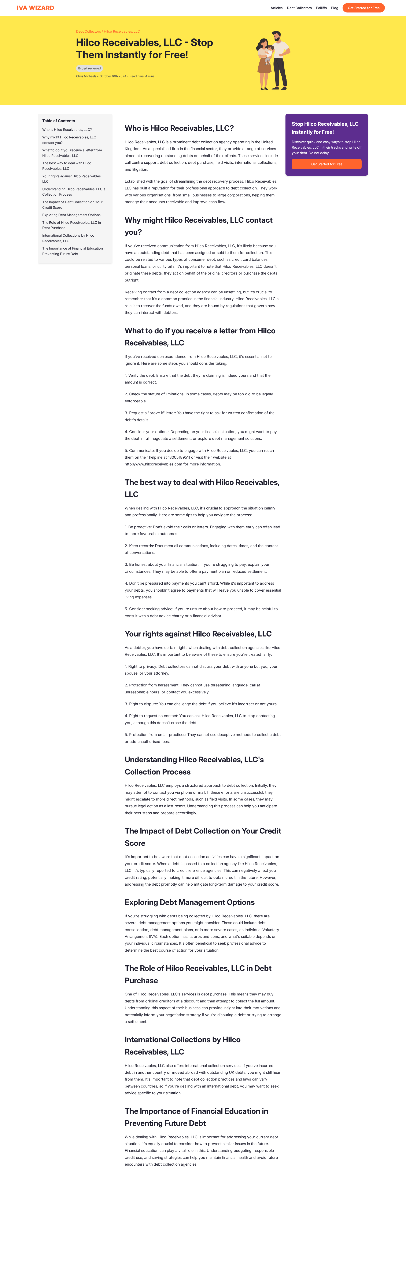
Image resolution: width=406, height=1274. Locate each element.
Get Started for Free (364, 8)
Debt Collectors (299, 8)
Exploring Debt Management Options (71, 215)
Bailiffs (321, 8)
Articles (277, 8)
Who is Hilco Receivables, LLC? (67, 130)
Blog (334, 8)
